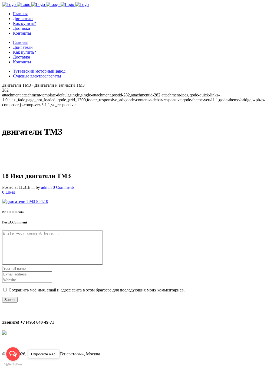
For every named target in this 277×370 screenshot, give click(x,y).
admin (46, 187)
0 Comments (63, 187)
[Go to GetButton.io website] (13, 364)
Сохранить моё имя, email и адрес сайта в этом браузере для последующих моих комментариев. (97, 290)
